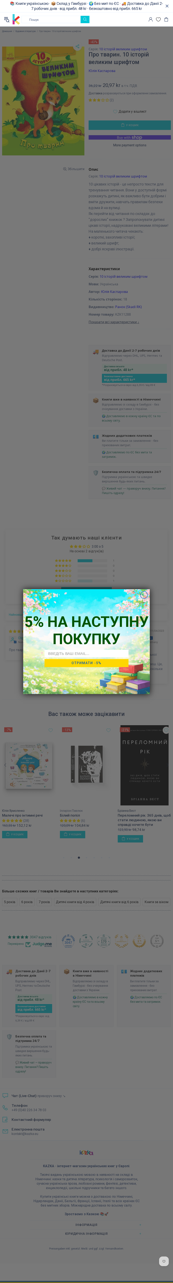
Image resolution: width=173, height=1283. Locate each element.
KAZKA (16, 19)
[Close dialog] (144, 595)
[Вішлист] (158, 19)
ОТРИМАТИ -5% (86, 663)
